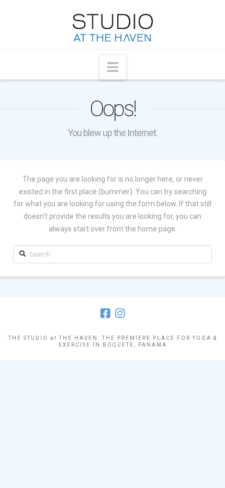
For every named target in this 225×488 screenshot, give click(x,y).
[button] (112, 67)
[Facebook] (105, 313)
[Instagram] (120, 313)
